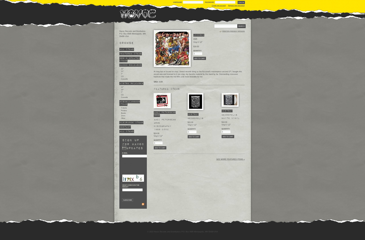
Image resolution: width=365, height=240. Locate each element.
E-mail (125, 153)
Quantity (197, 50)
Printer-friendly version (233, 31)
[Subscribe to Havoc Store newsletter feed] (143, 204)
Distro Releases (131, 83)
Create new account (219, 5)
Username (177, 2)
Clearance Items (131, 122)
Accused (198, 35)
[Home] (138, 14)
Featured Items (131, 53)
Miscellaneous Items (129, 103)
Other (123, 118)
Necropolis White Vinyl (231, 117)
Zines (123, 116)
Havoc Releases (131, 65)
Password (209, 2)
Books (123, 113)
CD (122, 76)
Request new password (236, 5)
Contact (125, 127)
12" (122, 69)
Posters (124, 111)
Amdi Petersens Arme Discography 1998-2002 (165, 124)
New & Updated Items (129, 59)
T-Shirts (124, 108)
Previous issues (129, 204)
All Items (127, 49)
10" (122, 71)
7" (122, 74)
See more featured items (230, 159)
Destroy (193, 114)
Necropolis (195, 118)
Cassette (124, 79)
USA (195, 39)
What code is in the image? (130, 186)
